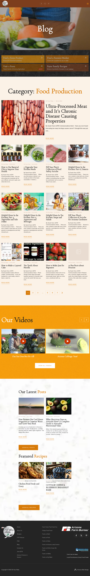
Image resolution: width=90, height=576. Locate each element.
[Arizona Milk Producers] (82, 550)
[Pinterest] (48, 3)
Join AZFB (20, 551)
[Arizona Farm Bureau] (75, 529)
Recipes (19, 534)
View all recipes (29, 507)
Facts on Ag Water (47, 557)
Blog (18, 544)
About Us (19, 530)
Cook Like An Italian (72, 554)
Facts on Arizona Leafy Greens (50, 544)
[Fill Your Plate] (4, 4)
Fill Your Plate (15, 569)
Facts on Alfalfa (46, 553)
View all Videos (45, 365)
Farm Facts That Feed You (49, 527)
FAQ (18, 541)
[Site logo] (8, 542)
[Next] (86, 320)
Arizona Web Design (83, 569)
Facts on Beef (46, 534)
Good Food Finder (83, 557)
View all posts (28, 447)
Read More (50, 138)
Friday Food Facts (47, 530)
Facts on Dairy (46, 541)
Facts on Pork (46, 537)
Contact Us (20, 548)
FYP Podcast (20, 537)
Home (18, 527)
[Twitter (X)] (45, 3)
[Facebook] (41, 3)
